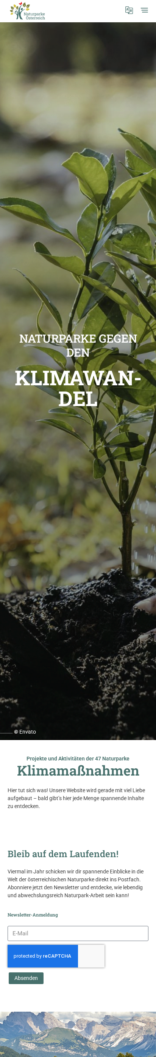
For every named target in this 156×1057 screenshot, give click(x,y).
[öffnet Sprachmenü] (129, 10)
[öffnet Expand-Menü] (144, 10)
